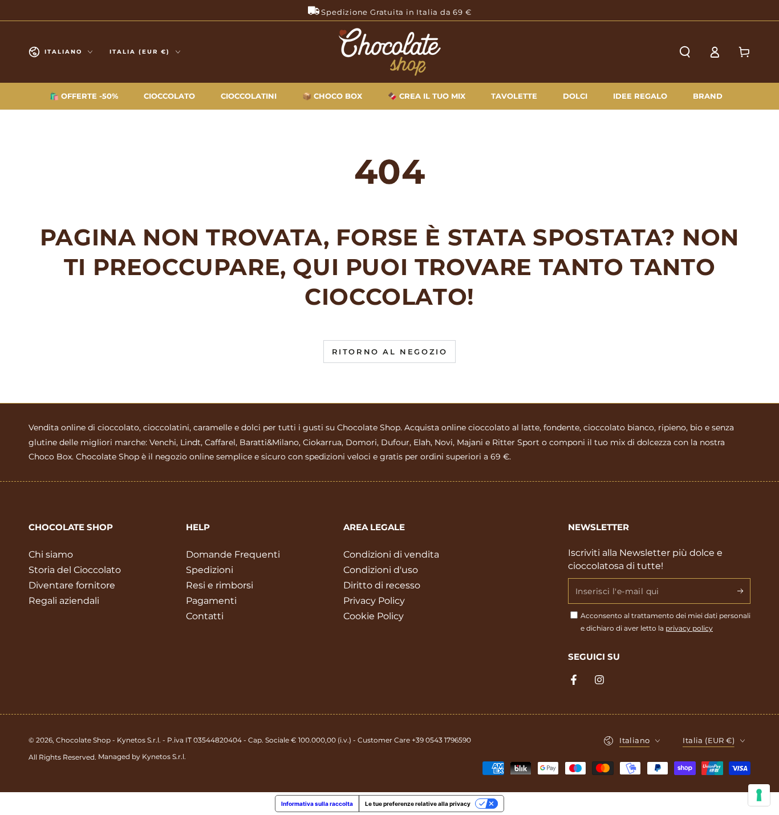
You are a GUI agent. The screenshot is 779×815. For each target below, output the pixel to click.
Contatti (205, 616)
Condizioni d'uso (380, 569)
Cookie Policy (373, 616)
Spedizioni (209, 569)
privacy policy (689, 628)
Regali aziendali (64, 600)
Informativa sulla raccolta (317, 803)
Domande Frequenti (233, 554)
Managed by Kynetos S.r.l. (142, 756)
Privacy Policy (374, 600)
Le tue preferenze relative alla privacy (417, 803)
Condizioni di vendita (391, 554)
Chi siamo (51, 554)
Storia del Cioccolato (75, 569)
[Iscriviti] (743, 590)
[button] (685, 51)
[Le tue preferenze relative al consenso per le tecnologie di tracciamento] (759, 795)
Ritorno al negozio (390, 351)
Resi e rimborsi (219, 585)
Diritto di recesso (381, 585)
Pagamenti (211, 600)
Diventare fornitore (72, 585)
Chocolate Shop (83, 740)
